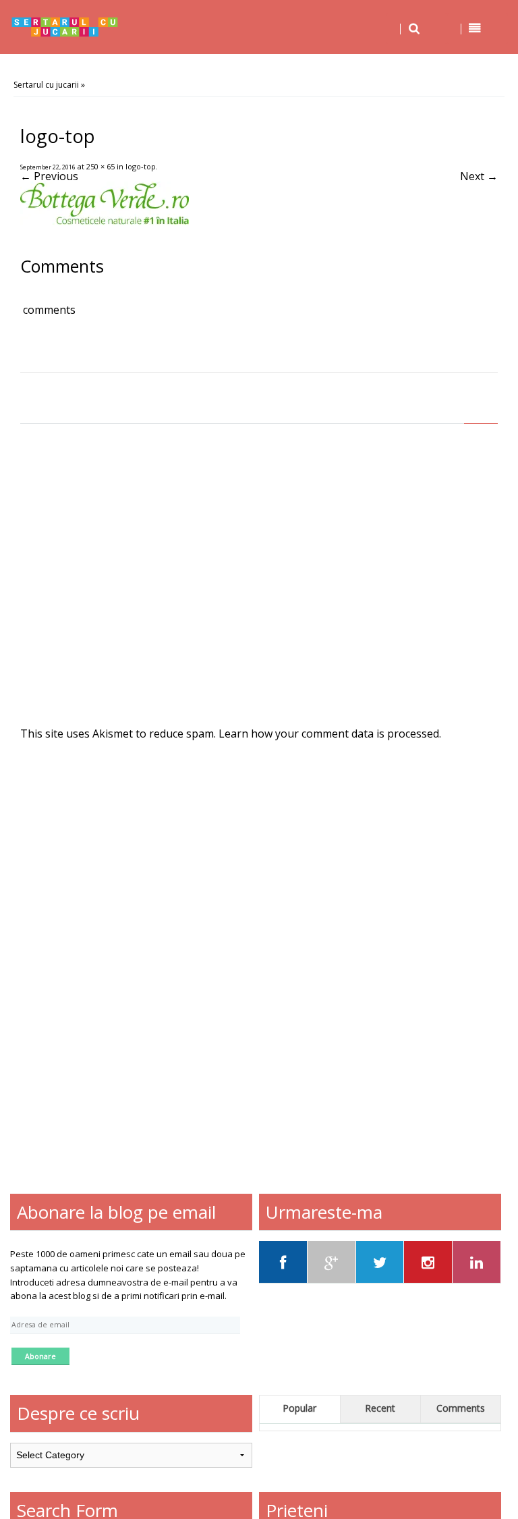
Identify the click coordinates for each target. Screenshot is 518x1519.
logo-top (140, 166)
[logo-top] (104, 221)
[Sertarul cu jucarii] (64, 27)
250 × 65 (100, 166)
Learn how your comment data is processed (329, 733)
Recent (380, 1408)
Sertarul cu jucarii (46, 84)
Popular (299, 1408)
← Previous (49, 176)
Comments (460, 1408)
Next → (479, 176)
